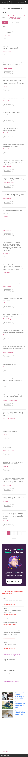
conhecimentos (13, 630)
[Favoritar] (13, 39)
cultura (9, 634)
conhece (12, 663)
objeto (9, 644)
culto (15, 622)
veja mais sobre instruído (10, 624)
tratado (10, 646)
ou (16, 620)
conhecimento (17, 610)
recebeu (9, 620)
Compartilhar (7, 39)
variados (19, 630)
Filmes (4, 26)
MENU (4, 2)
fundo (17, 663)
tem (8, 600)
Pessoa (5, 663)
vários (20, 663)
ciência (15, 634)
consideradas (7, 636)
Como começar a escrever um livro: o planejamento (20, 712)
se (18, 620)
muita (10, 600)
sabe (20, 600)
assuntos (6, 665)
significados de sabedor (10, 614)
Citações (5, 22)
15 (24, 533)
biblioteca (6, 676)
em (19, 632)
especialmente (14, 632)
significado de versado (10, 648)
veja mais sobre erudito (9, 638)
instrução (13, 620)
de (4, 612)
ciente (9, 612)
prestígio (19, 636)
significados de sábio (9, 604)
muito (5, 602)
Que (6, 600)
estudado (15, 646)
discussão (6, 646)
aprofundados (7, 632)
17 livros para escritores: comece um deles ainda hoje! (20, 704)
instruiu (5, 622)
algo (6, 612)
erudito (8, 602)
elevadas (12, 636)
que (18, 600)
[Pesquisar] (10, 2)
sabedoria (14, 600)
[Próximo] (14, 537)
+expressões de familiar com (11, 681)
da (6, 634)
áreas (5, 634)
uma (16, 674)
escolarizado (11, 622)
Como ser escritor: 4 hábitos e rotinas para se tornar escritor (20, 695)
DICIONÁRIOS (21, 2)
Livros (11, 22)
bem (13, 674)
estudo (14, 644)
